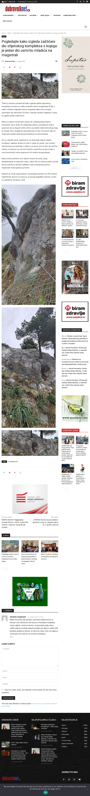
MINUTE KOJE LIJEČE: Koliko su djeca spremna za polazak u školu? (67, 222)
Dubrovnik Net (10, 61)
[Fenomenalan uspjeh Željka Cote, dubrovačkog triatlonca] (66, 144)
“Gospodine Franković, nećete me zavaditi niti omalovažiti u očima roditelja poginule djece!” (81, 450)
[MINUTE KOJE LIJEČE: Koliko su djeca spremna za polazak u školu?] (68, 214)
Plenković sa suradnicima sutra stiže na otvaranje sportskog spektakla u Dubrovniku (75, 361)
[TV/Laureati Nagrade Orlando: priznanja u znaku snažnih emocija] (82, 214)
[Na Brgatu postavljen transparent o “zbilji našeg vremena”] (36, 726)
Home (4, 33)
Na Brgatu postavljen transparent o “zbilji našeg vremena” (49, 726)
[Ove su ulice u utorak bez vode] (66, 161)
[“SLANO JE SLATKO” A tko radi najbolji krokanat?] (66, 153)
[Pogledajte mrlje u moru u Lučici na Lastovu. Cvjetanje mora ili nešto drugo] (10, 546)
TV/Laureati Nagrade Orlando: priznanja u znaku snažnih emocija (81, 222)
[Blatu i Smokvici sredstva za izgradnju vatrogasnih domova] (49, 546)
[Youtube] (87, 1)
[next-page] (6, 568)
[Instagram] (80, 1)
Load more (74, 168)
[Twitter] (83, 1)
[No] (87, 790)
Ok (46, 792)
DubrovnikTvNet (67, 217)
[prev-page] (3, 568)
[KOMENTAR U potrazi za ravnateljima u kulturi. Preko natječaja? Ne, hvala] (82, 468)
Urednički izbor (13, 461)
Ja (62, 348)
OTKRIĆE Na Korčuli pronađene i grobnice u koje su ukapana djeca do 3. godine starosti (45, 522)
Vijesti (9, 33)
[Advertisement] (76, 105)
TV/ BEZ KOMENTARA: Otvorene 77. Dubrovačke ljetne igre (81, 243)
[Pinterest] (14, 67)
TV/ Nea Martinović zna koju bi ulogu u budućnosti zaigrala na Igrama (68, 242)
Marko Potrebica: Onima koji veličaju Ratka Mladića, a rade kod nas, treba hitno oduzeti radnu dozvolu (49, 738)
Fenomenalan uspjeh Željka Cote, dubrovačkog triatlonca (79, 144)
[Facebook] (77, 1)
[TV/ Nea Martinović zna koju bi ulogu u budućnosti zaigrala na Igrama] (68, 233)
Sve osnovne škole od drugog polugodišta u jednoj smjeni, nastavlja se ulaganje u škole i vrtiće (29, 558)
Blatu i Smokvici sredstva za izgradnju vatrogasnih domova (49, 556)
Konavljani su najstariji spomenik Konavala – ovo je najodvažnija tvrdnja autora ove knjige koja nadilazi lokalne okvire (19, 755)
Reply (11, 637)
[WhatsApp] (20, 67)
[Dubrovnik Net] (3, 61)
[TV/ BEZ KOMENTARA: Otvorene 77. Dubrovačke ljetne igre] (82, 233)
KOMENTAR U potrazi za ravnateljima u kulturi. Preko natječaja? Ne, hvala (80, 479)
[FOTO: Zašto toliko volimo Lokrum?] (6, 744)
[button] (85, 26)
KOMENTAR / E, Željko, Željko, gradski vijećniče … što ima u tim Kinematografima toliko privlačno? (68, 479)
